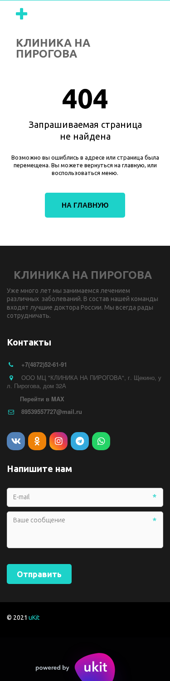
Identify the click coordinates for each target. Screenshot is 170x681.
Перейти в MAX (42, 398)
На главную (85, 205)
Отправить (39, 574)
